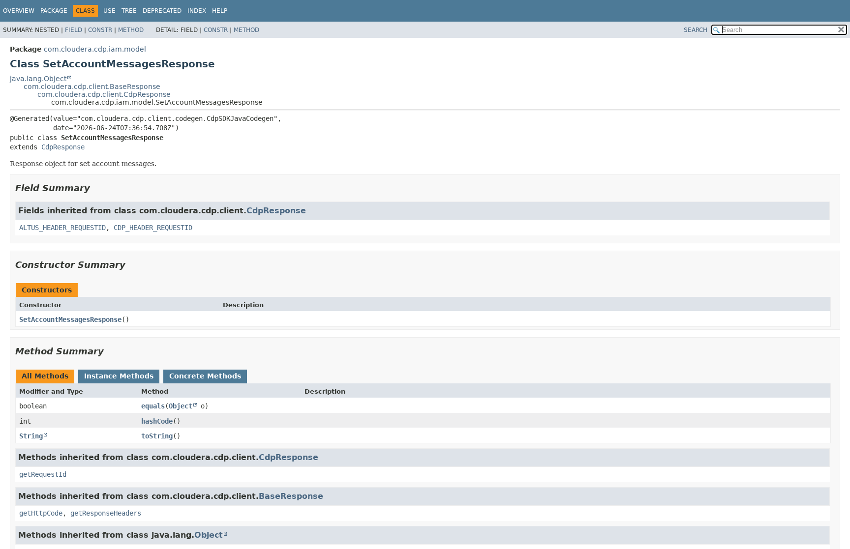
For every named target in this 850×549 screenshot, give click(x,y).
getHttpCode (40, 513)
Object (180, 406)
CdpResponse (63, 147)
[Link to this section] (97, 188)
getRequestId (42, 474)
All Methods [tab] (45, 376)
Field (73, 30)
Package (53, 10)
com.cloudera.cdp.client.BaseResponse (92, 86)
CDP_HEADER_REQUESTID (153, 227)
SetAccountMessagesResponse (70, 319)
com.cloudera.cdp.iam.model (95, 49)
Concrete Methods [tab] (205, 376)
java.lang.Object (38, 79)
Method (131, 30)
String (31, 436)
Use (109, 10)
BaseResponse (291, 496)
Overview (18, 10)
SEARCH (695, 30)
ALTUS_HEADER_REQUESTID (62, 227)
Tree (129, 10)
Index (196, 10)
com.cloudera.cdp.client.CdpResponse (104, 94)
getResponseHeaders (105, 513)
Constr (100, 30)
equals (153, 406)
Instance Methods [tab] (118, 376)
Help (219, 10)
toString (157, 436)
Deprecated (162, 10)
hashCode (157, 421)
